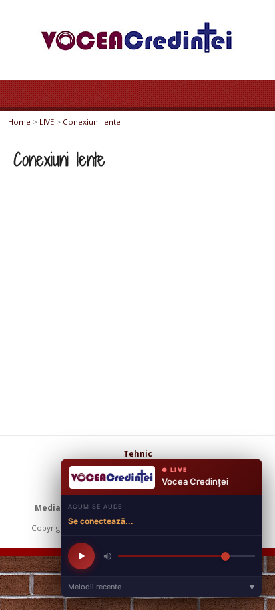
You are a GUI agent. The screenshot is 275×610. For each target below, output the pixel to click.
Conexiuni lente (92, 122)
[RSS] (61, 478)
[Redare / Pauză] (81, 556)
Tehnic (137, 454)
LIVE (46, 122)
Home (19, 122)
